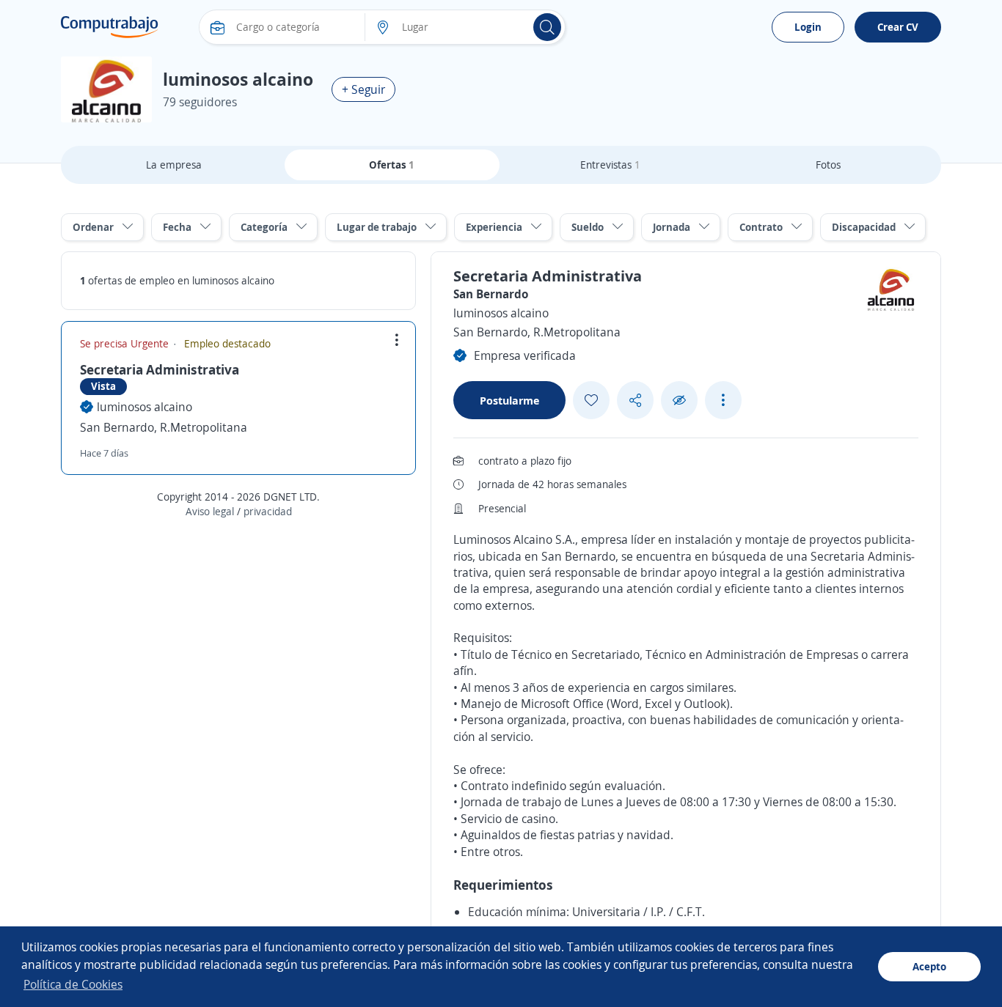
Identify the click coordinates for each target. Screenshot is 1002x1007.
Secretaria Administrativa (159, 369)
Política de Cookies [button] (72, 984)
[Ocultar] (679, 400)
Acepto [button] (929, 966)
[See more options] (723, 400)
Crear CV (897, 27)
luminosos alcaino (144, 407)
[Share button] (635, 400)
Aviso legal (210, 511)
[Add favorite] (591, 400)
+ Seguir (363, 89)
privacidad (268, 511)
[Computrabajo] (109, 27)
